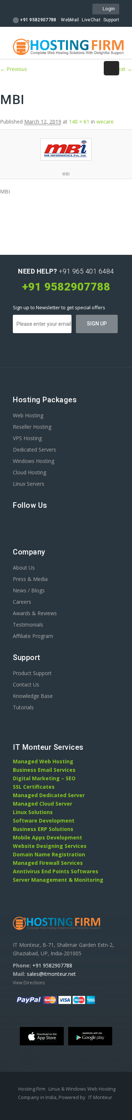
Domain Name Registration (49, 854)
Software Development (43, 820)
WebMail (70, 19)
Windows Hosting (33, 460)
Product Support (32, 673)
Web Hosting (28, 415)
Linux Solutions (33, 812)
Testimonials (28, 624)
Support (111, 19)
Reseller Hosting (32, 426)
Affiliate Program (33, 635)
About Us (24, 567)
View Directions (29, 983)
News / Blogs (29, 590)
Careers (22, 601)
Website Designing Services (50, 845)
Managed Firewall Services (48, 862)
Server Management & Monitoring (58, 879)
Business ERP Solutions (43, 828)
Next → (123, 68)
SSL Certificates (34, 786)
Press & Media (30, 578)
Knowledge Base (33, 695)
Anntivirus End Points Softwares (55, 871)
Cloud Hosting (29, 472)
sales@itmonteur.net (51, 973)
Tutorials (23, 707)
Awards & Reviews (35, 613)
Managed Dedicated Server (49, 795)
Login (107, 8)
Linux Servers (28, 483)
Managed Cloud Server (42, 803)
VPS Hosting (27, 438)
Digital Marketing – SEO (44, 778)
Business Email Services (44, 769)
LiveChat (91, 19)
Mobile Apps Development (47, 837)
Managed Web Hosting (43, 761)
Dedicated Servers (34, 449)
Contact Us (26, 684)
